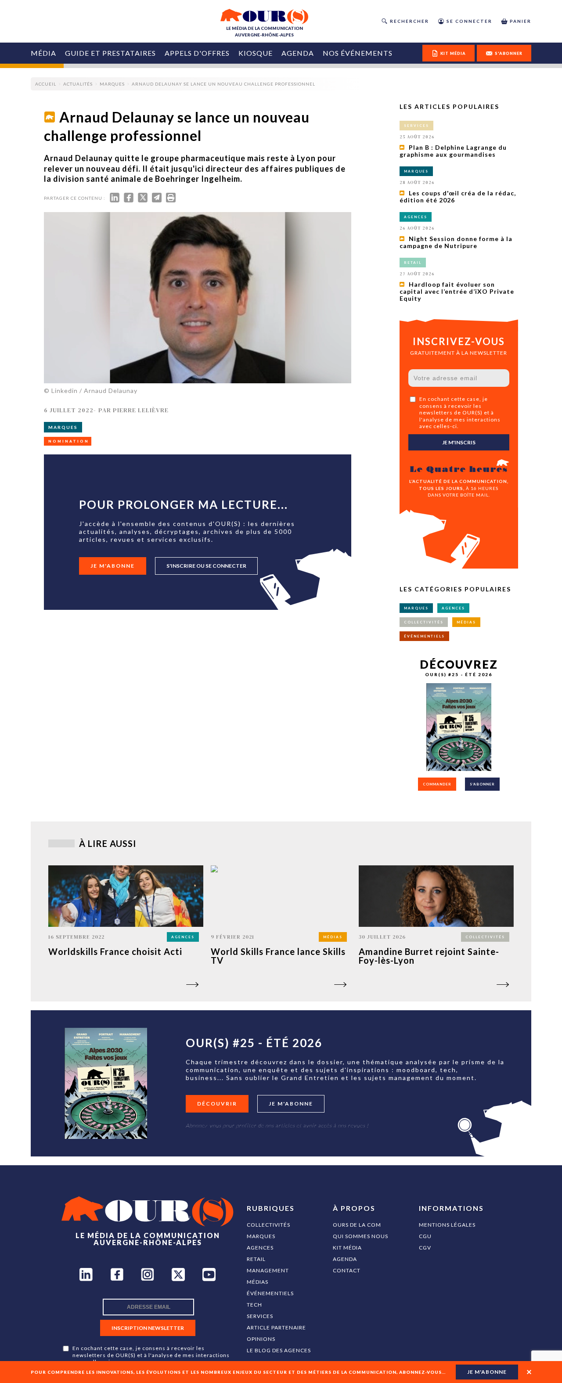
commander (437, 784)
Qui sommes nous (360, 1236)
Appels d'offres (197, 53)
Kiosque (255, 53)
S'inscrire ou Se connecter (206, 565)
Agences (260, 1247)
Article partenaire (276, 1327)
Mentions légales (447, 1224)
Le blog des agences (279, 1350)
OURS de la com (357, 1224)
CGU (425, 1236)
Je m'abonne (112, 565)
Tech (254, 1304)
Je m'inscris (459, 442)
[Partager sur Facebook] (128, 199)
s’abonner (482, 784)
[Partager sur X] (143, 199)
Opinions (261, 1339)
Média (43, 53)
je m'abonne (487, 1372)
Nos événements (358, 53)
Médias (257, 1282)
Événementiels (270, 1293)
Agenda (297, 53)
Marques (261, 1236)
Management (268, 1270)
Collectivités (268, 1224)
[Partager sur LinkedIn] (114, 199)
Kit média (347, 1247)
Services (260, 1316)
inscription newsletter (148, 1328)
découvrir (217, 1103)
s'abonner (508, 53)
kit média (453, 53)
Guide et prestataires (110, 53)
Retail (256, 1259)
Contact (346, 1270)
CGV (425, 1247)
